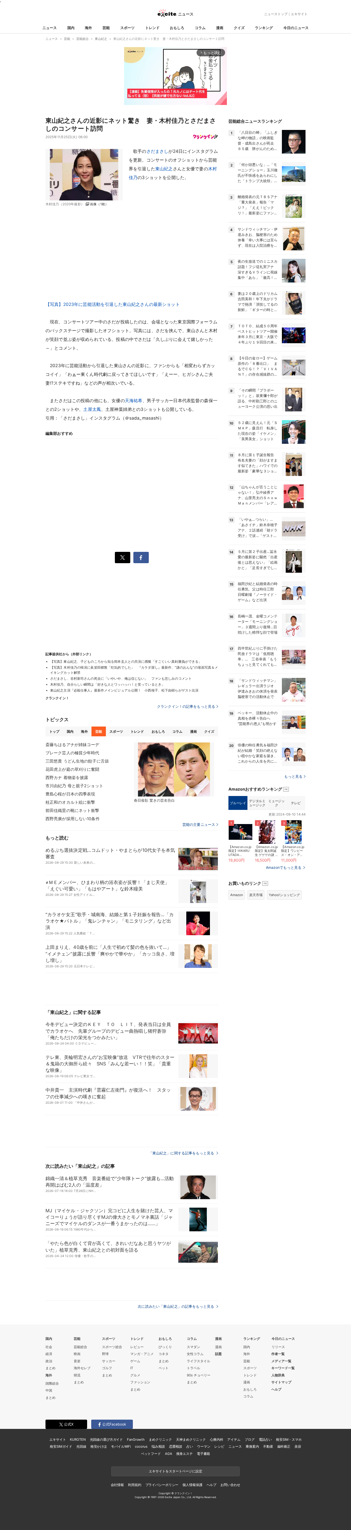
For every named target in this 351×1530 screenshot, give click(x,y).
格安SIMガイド (61, 1446)
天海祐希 (134, 400)
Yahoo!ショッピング (284, 895)
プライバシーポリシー (162, 1485)
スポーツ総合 (112, 1347)
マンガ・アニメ (142, 1354)
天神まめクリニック (191, 1439)
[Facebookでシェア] (141, 557)
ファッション (140, 1382)
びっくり (165, 1347)
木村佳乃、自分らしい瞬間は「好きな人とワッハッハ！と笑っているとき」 (107, 684)
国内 (71, 27)
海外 (88, 27)
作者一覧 (278, 1354)
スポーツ (127, 27)
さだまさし (157, 151)
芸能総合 (80, 1347)
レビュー (137, 1347)
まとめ (50, 1368)
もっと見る (293, 776)
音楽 (77, 1361)
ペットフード (151, 1454)
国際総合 (52, 1383)
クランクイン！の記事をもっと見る (186, 706)
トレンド (152, 27)
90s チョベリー (198, 1375)
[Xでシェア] (122, 557)
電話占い (265, 1439)
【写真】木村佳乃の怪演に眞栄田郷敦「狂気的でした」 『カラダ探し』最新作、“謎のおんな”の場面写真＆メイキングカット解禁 (134, 670)
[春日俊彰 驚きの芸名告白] (174, 769)
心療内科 (216, 1439)
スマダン (193, 1347)
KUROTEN (78, 1439)
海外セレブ (82, 1368)
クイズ (239, 27)
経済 (48, 1354)
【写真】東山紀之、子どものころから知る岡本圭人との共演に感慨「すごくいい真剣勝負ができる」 (126, 661)
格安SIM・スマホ (289, 1439)
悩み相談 (158, 1446)
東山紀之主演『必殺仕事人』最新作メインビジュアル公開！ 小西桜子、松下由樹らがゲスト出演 (124, 690)
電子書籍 (203, 1454)
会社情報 (117, 1485)
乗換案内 (252, 1446)
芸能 (106, 27)
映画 (77, 1354)
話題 (218, 1354)
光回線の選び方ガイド (106, 1439)
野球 (105, 1354)
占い (189, 1446)
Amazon (236, 895)
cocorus (141, 1446)
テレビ (296, 803)
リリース (278, 1347)
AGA (168, 1454)
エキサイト (299, 14)
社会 (48, 1347)
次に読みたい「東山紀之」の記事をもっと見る (176, 1306)
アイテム (233, 1439)
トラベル (193, 1368)
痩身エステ (184, 1454)
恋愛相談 (175, 1446)
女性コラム (195, 1354)
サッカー (108, 1361)
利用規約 (134, 1485)
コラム (200, 27)
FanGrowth (136, 1439)
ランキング (264, 27)
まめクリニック (160, 1439)
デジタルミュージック (257, 803)
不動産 (268, 1446)
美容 (297, 1446)
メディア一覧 (281, 1361)
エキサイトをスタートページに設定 (175, 1471)
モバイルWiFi (121, 1446)
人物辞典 (278, 1375)
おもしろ (177, 27)
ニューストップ (276, 14)
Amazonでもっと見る (283, 867)
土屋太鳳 (92, 409)
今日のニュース (296, 27)
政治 (48, 1361)
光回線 (81, 1446)
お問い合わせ (230, 1485)
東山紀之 (164, 168)
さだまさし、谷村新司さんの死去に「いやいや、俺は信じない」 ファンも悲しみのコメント (121, 678)
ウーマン (203, 1446)
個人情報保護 (192, 1485)
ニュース (49, 27)
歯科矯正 (283, 1446)
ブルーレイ (238, 803)
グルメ (135, 1375)
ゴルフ (107, 1368)
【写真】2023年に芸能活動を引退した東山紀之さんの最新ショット (112, 304)
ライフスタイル (198, 1361)
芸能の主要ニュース (198, 824)
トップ (54, 731)
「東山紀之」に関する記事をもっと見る (182, 1153)
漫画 (219, 27)
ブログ (250, 1439)
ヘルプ (276, 1389)
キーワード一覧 (283, 1368)
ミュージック (276, 803)
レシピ (219, 1446)
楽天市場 (256, 895)
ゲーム (135, 1361)
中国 (48, 1390)
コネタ (164, 1354)
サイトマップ (281, 1382)
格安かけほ (98, 1446)
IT (131, 1368)
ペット (164, 1368)
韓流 (77, 1375)
